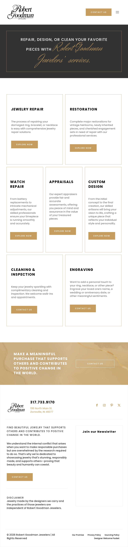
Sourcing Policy (112, 535)
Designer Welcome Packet (106, 538)
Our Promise (78, 535)
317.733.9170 (42, 402)
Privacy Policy (94, 535)
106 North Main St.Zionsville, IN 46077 (41, 410)
